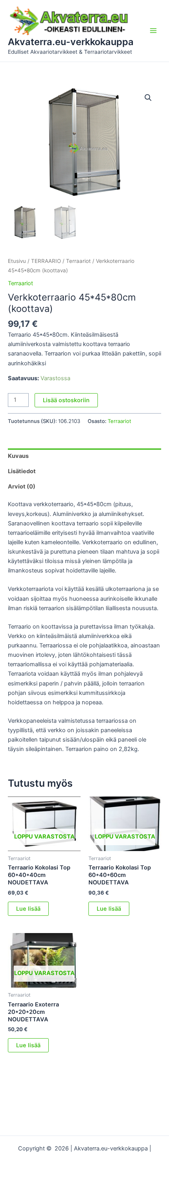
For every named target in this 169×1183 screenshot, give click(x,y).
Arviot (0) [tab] (21, 486)
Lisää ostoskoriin (66, 400)
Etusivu (17, 261)
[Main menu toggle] (153, 30)
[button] (148, 98)
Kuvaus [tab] (18, 455)
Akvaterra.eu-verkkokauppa (71, 41)
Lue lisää (28, 908)
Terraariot (78, 261)
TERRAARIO (46, 261)
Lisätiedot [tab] (22, 471)
